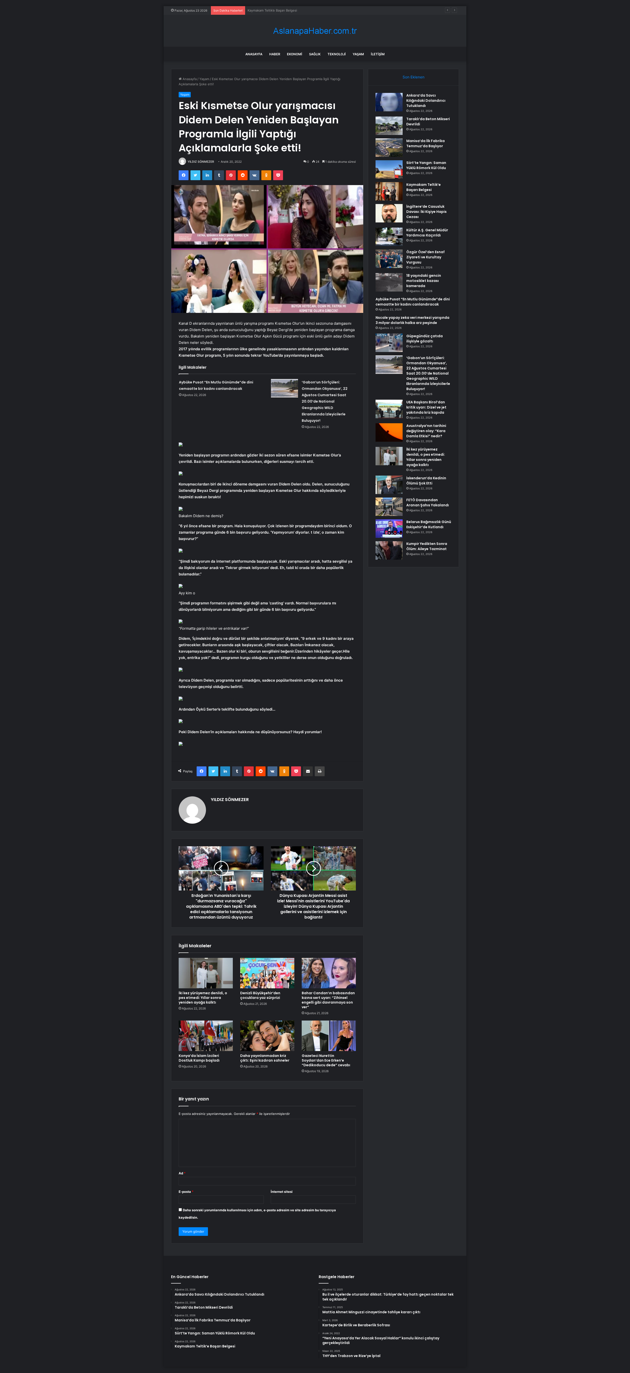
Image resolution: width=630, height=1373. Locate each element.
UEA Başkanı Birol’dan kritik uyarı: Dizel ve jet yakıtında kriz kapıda (426, 407)
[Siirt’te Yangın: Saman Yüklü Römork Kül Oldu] (389, 169)
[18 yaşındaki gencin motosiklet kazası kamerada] (389, 282)
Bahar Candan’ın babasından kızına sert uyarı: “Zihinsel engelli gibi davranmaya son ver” (328, 1000)
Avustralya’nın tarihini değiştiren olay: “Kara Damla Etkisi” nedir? (426, 430)
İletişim (378, 54)
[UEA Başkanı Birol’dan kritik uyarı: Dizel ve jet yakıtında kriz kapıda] (389, 409)
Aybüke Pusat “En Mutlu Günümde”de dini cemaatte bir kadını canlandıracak (413, 302)
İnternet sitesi (282, 1192)
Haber (274, 54)
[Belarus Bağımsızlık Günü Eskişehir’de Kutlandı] (389, 528)
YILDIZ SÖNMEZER (201, 161)
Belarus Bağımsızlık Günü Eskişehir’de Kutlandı (428, 524)
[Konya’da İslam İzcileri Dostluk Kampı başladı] (206, 1036)
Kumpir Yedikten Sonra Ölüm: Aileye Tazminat (426, 546)
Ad (182, 1173)
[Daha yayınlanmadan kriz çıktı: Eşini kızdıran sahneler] (267, 1036)
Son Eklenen (414, 77)
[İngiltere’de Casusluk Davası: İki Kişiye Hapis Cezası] (389, 213)
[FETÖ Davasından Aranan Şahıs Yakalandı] (389, 506)
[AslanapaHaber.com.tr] (315, 31)
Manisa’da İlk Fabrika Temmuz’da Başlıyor (425, 143)
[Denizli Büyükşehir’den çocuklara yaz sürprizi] (267, 973)
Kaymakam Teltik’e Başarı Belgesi (423, 187)
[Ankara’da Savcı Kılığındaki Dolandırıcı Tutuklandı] (389, 102)
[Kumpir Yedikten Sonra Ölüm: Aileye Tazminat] (389, 550)
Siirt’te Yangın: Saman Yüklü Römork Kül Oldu (426, 165)
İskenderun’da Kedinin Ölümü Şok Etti (426, 481)
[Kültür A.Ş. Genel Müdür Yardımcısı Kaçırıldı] (389, 237)
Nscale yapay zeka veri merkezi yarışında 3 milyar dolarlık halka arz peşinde (412, 320)
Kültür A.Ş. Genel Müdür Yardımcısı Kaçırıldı (427, 233)
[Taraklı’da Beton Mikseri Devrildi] (389, 126)
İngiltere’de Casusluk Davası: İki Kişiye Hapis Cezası (287, 10)
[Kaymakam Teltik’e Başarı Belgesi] (389, 191)
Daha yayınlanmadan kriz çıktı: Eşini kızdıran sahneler (264, 1058)
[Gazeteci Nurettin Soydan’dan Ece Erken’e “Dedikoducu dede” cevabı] (329, 1036)
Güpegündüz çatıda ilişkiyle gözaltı (424, 339)
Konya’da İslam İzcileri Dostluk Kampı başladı (199, 1058)
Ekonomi (294, 54)
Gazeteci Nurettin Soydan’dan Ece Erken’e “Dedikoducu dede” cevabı (326, 1060)
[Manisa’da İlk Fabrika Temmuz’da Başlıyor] (389, 147)
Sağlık (315, 54)
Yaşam (358, 54)
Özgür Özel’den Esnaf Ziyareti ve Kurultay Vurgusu (425, 257)
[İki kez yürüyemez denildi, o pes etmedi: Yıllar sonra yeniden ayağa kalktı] (206, 973)
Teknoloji (337, 54)
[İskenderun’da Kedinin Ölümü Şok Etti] (389, 485)
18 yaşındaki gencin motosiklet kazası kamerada (423, 280)
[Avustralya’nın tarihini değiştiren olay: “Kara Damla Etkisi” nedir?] (389, 432)
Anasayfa (253, 54)
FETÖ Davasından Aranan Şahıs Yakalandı (427, 502)
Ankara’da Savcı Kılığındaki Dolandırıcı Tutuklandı (425, 100)
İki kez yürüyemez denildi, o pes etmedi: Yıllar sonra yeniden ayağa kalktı (203, 998)
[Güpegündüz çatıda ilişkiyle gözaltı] (389, 343)
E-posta (186, 1192)
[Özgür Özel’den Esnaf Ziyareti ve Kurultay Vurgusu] (389, 258)
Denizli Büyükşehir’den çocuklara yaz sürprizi (260, 995)
